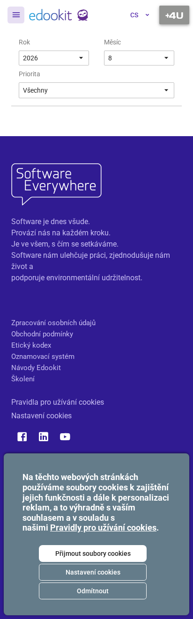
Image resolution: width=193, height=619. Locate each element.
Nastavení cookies (93, 572)
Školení (23, 379)
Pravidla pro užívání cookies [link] (57, 402)
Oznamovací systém (42, 356)
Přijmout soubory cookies (93, 553)
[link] (58, 15)
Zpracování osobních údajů (53, 323)
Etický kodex (31, 345)
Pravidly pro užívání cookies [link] (103, 527)
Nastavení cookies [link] (41, 415)
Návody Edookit (36, 368)
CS (134, 15)
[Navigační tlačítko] (174, 15)
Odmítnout (93, 591)
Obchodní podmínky (42, 334)
